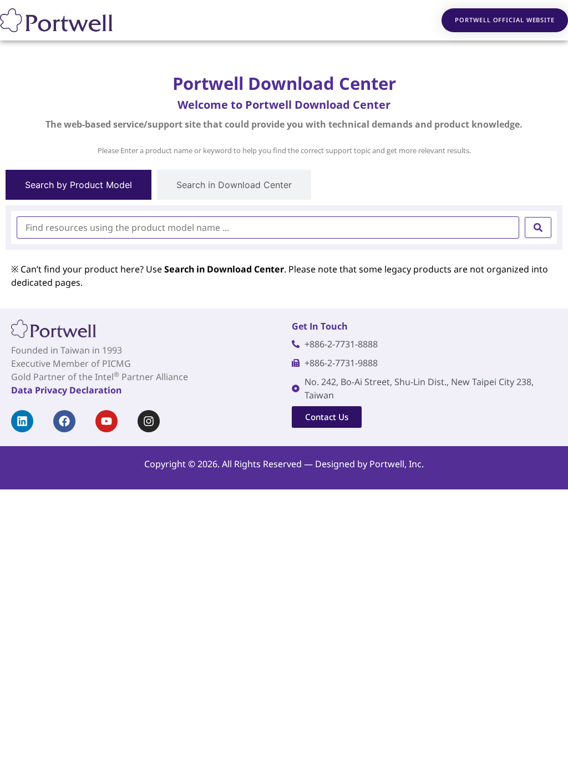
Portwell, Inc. (396, 464)
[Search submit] (538, 227)
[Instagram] (149, 421)
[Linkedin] (22, 421)
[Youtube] (106, 421)
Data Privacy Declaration (66, 390)
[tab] (78, 185)
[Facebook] (64, 421)
